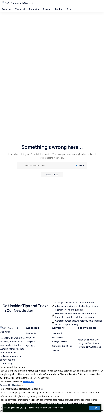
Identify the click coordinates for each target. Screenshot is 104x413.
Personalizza (6, 382)
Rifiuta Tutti (17, 382)
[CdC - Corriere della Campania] (18, 3)
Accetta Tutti (29, 382)
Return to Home (52, 175)
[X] (82, 333)
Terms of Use (57, 408)
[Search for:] (49, 165)
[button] (94, 408)
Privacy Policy (41, 408)
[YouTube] (85, 333)
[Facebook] (79, 333)
